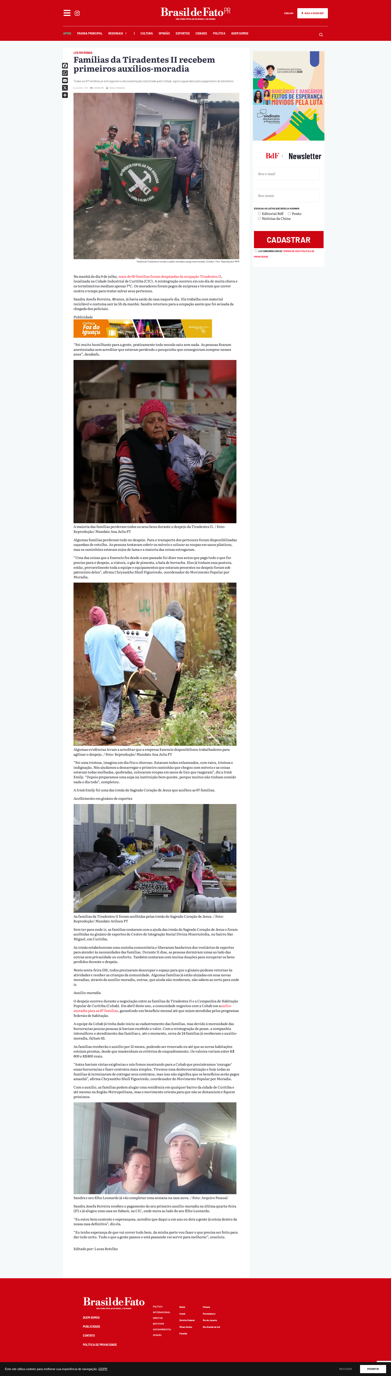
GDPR (102, 1369)
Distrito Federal (187, 1320)
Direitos (158, 1318)
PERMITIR (373, 1369)
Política (219, 33)
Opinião (164, 33)
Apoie (67, 33)
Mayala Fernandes (117, 88)
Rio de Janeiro (210, 1320)
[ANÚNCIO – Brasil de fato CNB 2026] (288, 139)
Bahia (182, 1307)
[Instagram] (77, 13)
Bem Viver (158, 1323)
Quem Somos (239, 33)
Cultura (147, 33)
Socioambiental (162, 1329)
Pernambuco (209, 1313)
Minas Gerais (185, 1327)
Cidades (201, 33)
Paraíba (183, 1333)
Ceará (182, 1313)
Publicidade (91, 1326)
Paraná (206, 1307)
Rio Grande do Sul (211, 1327)
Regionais (115, 33)
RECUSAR (345, 1369)
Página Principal (90, 33)
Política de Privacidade (100, 1344)
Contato (89, 1335)
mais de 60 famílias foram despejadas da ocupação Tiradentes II (170, 276)
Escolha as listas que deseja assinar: (277, 208)
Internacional (161, 1312)
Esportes (183, 33)
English (288, 13)
